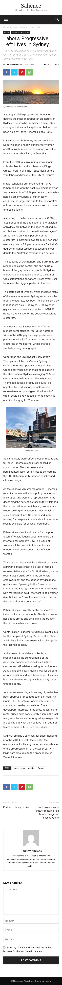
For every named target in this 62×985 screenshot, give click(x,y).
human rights (19, 768)
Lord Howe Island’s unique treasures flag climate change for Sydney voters (47, 812)
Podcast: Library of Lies (16, 807)
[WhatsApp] (29, 72)
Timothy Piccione (14, 64)
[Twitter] (14, 72)
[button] (57, 19)
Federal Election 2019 (30, 27)
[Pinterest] (22, 72)
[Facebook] (6, 72)
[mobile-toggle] (5, 19)
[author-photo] (31, 846)
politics (31, 768)
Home (6, 27)
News (14, 27)
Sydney (41, 768)
